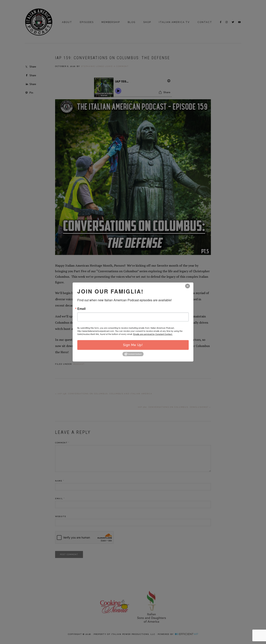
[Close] (187, 286)
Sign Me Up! (133, 345)
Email (81, 308)
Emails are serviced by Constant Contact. (153, 333)
